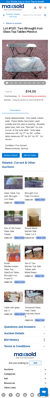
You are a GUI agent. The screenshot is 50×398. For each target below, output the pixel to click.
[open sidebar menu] (45, 7)
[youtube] (32, 395)
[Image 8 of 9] (38, 82)
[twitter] (18, 395)
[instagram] (3, 395)
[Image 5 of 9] (24, 82)
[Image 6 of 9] (29, 82)
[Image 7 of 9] (34, 82)
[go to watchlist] (40, 7)
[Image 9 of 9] (43, 82)
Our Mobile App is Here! (25, 1)
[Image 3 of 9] (15, 82)
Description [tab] (15, 110)
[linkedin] (25, 395)
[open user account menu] (35, 7)
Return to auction (14, 23)
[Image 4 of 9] (20, 82)
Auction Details (11, 155)
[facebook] (11, 395)
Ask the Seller (30, 155)
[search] (45, 15)
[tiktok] (39, 395)
